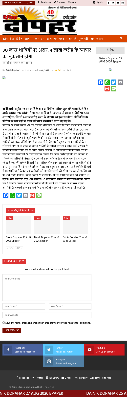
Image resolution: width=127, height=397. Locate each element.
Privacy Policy (80, 378)
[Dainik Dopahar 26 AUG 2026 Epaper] (18, 225)
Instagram (54, 378)
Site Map (106, 378)
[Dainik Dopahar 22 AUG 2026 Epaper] (47, 225)
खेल (49, 39)
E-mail (68, 378)
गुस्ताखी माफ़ (86, 39)
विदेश (19, 39)
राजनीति (71, 39)
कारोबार (40, 39)
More (71, 3)
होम (5, 39)
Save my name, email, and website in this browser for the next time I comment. (48, 323)
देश (12, 39)
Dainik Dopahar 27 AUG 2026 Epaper (110, 60)
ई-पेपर (9, 218)
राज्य (27, 39)
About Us (95, 378)
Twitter (61, 3)
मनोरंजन (59, 39)
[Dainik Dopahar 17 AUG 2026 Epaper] (75, 225)
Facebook (46, 3)
